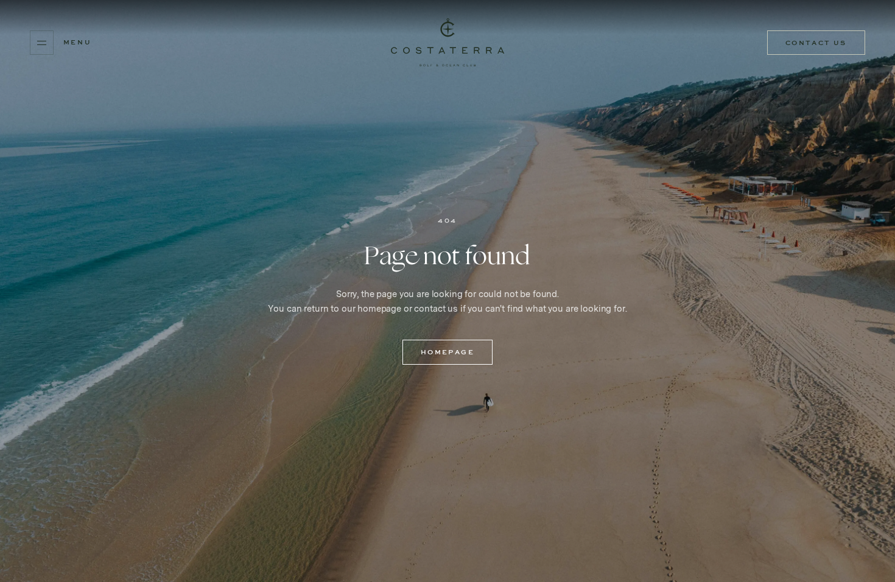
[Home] (447, 42)
